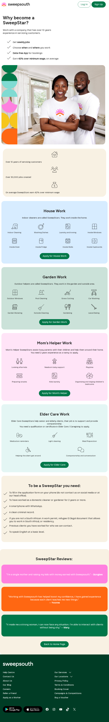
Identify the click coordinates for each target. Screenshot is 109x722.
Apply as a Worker (12, 697)
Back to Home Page (54, 644)
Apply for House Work (54, 256)
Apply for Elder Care (54, 464)
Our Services (60, 672)
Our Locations (61, 676)
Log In (84, 4)
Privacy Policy (61, 680)
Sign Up (99, 4)
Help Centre (8, 672)
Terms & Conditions (64, 685)
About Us (7, 680)
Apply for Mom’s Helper (54, 393)
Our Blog (7, 685)
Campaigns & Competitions (67, 693)
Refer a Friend (9, 693)
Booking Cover (61, 689)
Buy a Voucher (61, 697)
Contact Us (8, 676)
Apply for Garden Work (54, 322)
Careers (7, 689)
